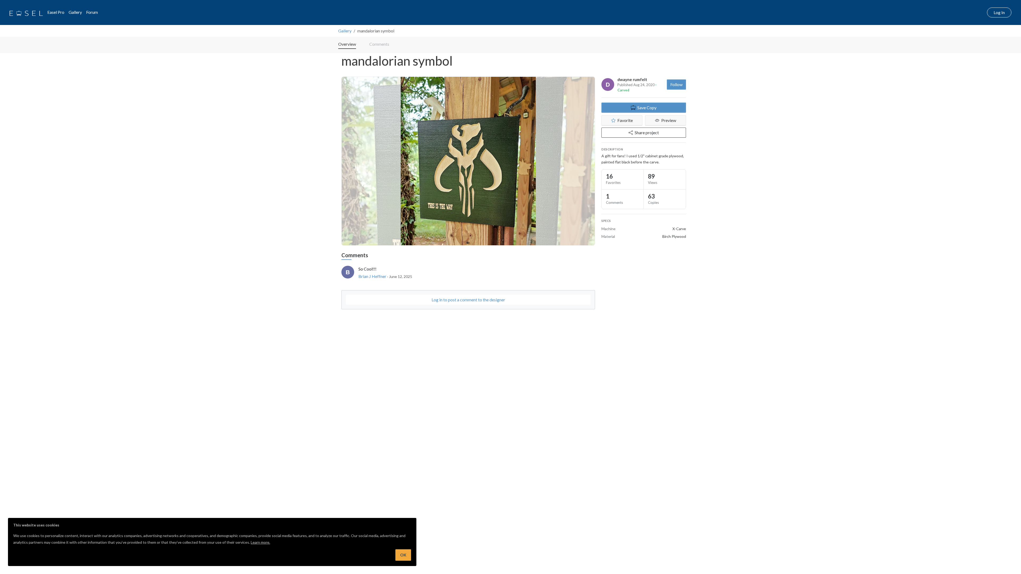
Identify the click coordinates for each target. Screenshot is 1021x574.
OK (403, 554)
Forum (92, 12)
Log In (999, 12)
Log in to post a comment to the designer (468, 299)
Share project (647, 132)
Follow (676, 84)
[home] (26, 12)
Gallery (75, 12)
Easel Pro (55, 12)
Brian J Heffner (372, 276)
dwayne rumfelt (632, 79)
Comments (379, 44)
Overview (347, 44)
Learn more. (260, 542)
